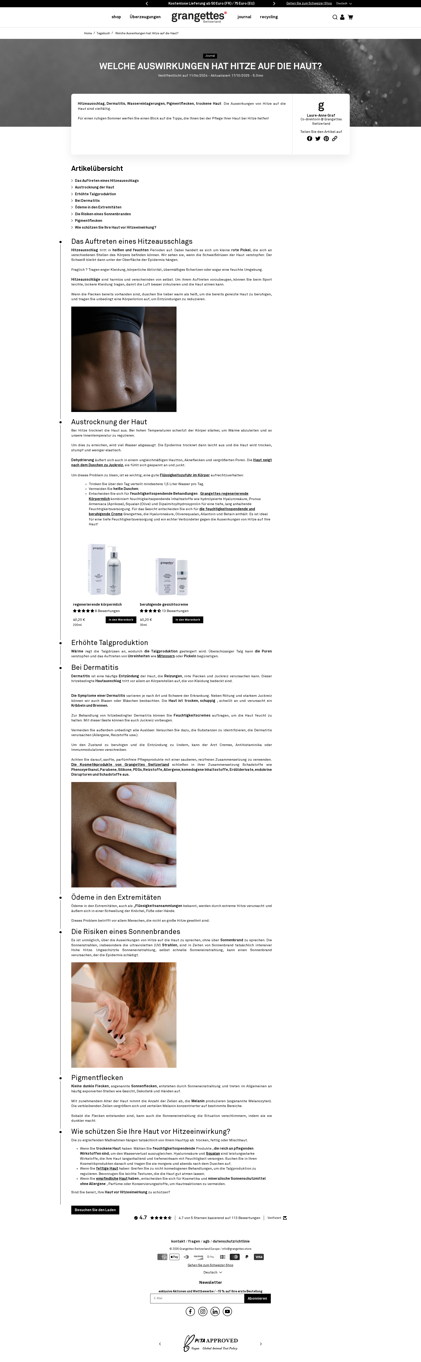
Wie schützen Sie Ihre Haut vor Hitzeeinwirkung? (115, 227)
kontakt (178, 1241)
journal (244, 17)
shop (116, 17)
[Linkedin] (215, 1311)
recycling (269, 17)
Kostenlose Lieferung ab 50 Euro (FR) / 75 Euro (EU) (211, 3)
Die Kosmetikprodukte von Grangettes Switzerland (120, 765)
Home (88, 33)
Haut (123, 1179)
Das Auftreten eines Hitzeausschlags (107, 180)
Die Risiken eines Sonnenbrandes (103, 214)
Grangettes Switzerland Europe (199, 1249)
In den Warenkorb (121, 619)
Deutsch (341, 3)
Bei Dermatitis (87, 200)
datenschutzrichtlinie (231, 1241)
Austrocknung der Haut (94, 187)
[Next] (260, 1344)
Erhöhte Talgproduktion (95, 194)
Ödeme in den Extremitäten (98, 207)
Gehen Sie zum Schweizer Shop (309, 3)
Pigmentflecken (88, 220)
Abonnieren (257, 1298)
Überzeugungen (145, 17)
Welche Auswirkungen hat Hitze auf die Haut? (146, 33)
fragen (194, 1241)
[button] (335, 17)
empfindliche (107, 1179)
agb (206, 1241)
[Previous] (160, 1344)
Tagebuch (103, 33)
